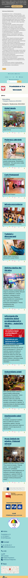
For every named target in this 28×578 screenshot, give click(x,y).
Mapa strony (17, 73)
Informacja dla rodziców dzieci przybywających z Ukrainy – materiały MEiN (13, 321)
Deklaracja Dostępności (9, 559)
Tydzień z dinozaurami (10, 235)
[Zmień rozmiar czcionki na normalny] (10, 77)
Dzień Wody (10, 108)
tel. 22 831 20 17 (7, 545)
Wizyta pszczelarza (13, 204)
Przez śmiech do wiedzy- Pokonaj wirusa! (12, 441)
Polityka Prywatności (8, 557)
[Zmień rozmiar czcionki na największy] (16, 77)
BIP (4, 554)
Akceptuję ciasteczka (17, 6)
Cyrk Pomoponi (11, 174)
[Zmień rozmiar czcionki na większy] (13, 77)
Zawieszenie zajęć (12, 415)
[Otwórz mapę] (10, 569)
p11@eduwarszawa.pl (9, 547)
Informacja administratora (14, 79)
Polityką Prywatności (10, 2)
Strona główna (11, 73)
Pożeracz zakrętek (13, 139)
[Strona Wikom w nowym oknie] (4, 577)
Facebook (5, 556)
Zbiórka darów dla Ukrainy (12, 269)
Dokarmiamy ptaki (13, 371)
